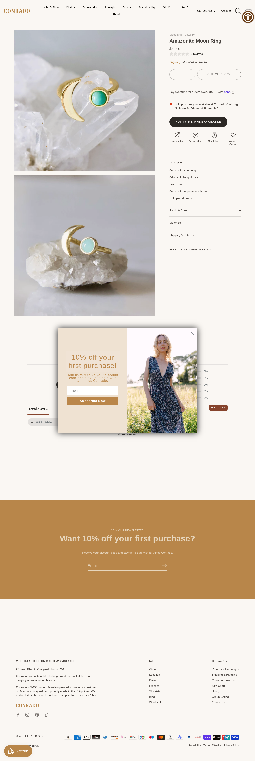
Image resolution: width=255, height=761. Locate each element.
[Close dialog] (192, 333)
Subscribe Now (93, 401)
